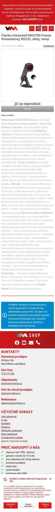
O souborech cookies (12, 437)
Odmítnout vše (10, 505)
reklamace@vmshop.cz (13, 403)
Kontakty (5, 423)
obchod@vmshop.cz (11, 383)
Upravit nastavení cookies (14, 441)
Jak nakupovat (9, 416)
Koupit (27, 108)
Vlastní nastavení (28, 505)
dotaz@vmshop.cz (10, 393)
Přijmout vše (45, 505)
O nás (4, 420)
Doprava (5, 427)
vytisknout (48, 46)
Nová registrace (9, 434)
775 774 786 (7, 373)
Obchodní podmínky (11, 430)
